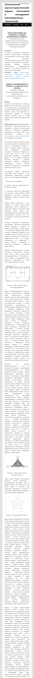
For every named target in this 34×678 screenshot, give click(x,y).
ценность (22, 78)
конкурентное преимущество (14, 74)
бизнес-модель (24, 72)
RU (22, 24)
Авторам (16, 24)
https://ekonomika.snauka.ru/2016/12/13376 (17, 136)
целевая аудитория (22, 76)
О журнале (8, 24)
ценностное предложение (12, 78)
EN (26, 24)
